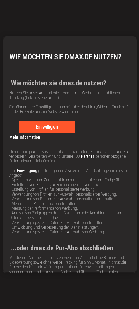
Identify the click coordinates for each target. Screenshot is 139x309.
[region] (70, 154)
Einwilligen (47, 127)
